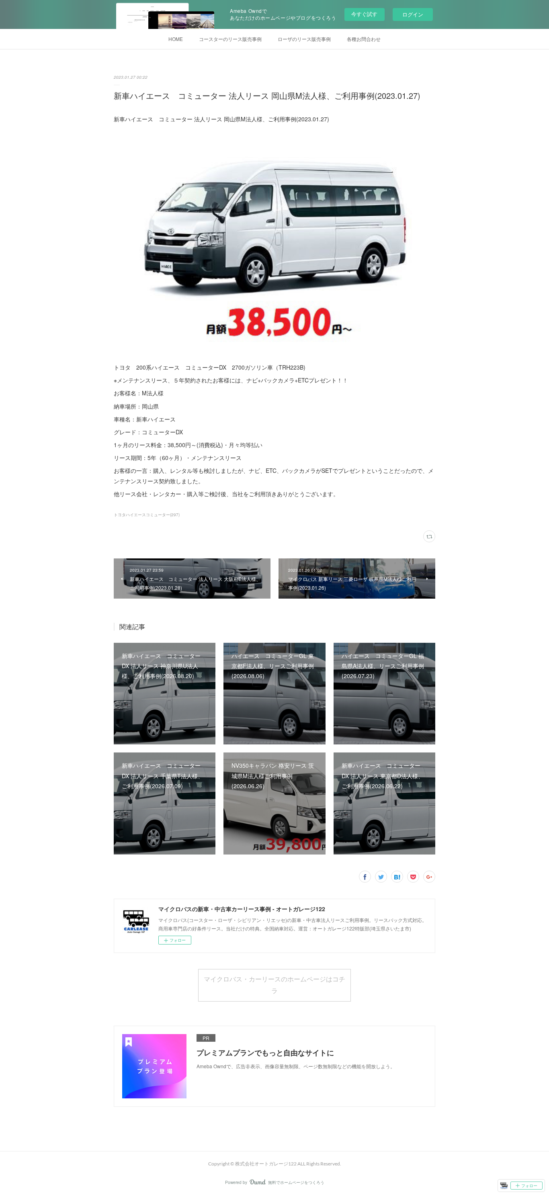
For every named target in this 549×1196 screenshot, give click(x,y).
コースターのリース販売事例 (230, 38)
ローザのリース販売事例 (304, 38)
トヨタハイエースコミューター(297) (147, 514)
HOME (175, 38)
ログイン (412, 14)
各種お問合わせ (364, 38)
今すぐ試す (364, 14)
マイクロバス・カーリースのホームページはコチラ (274, 984)
